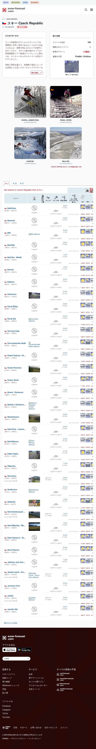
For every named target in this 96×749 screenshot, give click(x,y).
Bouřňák (11, 245)
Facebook (6, 706)
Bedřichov (11, 208)
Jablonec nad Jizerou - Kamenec (21, 562)
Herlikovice (12, 489)
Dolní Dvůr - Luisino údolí (18, 429)
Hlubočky (11, 502)
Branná (10, 269)
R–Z (22, 183)
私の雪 (5, 692)
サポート (24, 727)
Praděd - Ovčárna (83, 56)
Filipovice (11, 466)
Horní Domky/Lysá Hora (17, 511)
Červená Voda (13, 331)
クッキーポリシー (35, 738)
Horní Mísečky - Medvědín (18, 525)
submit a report (56, 213)
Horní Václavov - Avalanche (19, 537)
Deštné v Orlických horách (18, 404)
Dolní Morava (13, 441)
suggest (34, 212)
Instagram (6, 709)
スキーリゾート (8, 674)
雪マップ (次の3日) (71, 74)
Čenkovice (12, 294)
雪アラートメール (36, 677)
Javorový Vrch (13, 586)
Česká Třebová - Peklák (17, 355)
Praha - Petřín (66, 120)
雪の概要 (6, 681)
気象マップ (7, 677)
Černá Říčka (12, 306)
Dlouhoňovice (13, 417)
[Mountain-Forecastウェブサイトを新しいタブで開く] (15, 2)
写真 (4, 689)
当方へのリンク (50, 727)
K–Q (15, 183)
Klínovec (30, 161)
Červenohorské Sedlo (16, 343)
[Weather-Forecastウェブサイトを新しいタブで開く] (34, 2)
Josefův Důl (12, 609)
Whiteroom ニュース (10, 685)
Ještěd (10, 595)
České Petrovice (14, 367)
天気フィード (34, 689)
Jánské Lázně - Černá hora (18, 572)
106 (89, 42)
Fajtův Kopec (12, 453)
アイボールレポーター (38, 685)
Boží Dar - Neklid (14, 257)
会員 (30, 674)
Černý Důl (11, 318)
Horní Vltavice (13, 550)
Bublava (10, 282)
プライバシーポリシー (18, 738)
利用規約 (5, 738)
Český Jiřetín (13, 380)
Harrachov (11, 476)
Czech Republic (12, 19)
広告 (15, 727)
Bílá (9, 232)
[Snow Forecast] (13, 9)
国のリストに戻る (10, 622)
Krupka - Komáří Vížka (30, 120)
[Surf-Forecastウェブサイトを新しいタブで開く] (5, 2)
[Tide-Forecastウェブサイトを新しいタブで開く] (25, 2)
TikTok (5, 713)
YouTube (6, 717)
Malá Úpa (65, 161)
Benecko (11, 220)
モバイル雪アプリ (36, 681)
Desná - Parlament (15, 392)
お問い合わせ (36, 727)
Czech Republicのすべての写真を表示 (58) (66, 167)
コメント (64, 727)
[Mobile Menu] (91, 10)
